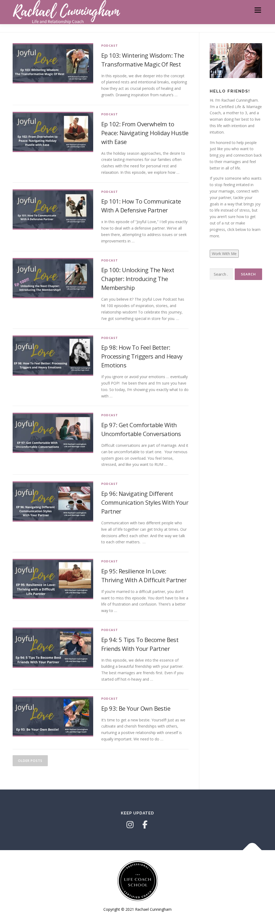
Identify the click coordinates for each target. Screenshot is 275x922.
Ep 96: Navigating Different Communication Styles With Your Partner (144, 502)
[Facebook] (145, 825)
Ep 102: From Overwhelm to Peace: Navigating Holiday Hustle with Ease (145, 133)
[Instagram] (130, 825)
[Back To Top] (252, 850)
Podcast (109, 45)
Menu (257, 10)
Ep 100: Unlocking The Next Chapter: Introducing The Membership (137, 279)
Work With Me (224, 253)
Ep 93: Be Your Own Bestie (135, 708)
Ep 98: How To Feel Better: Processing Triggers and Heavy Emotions (142, 356)
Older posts (30, 760)
